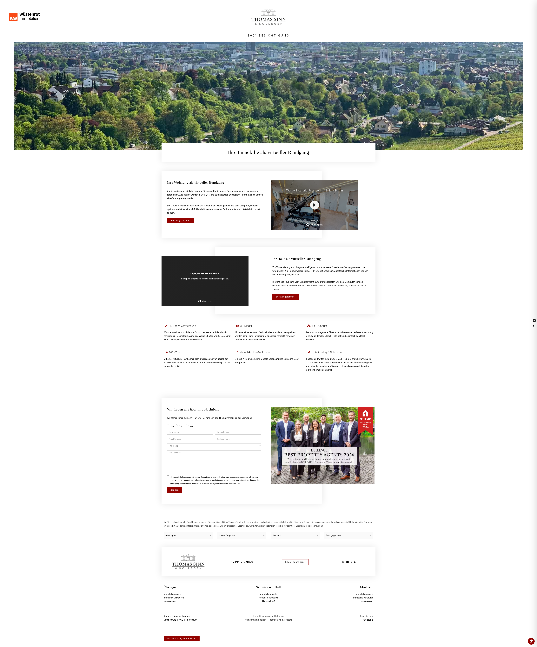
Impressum (191, 619)
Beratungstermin (179, 220)
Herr (172, 426)
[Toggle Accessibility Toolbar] (531, 641)
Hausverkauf (170, 601)
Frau (181, 426)
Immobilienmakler (172, 594)
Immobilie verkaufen (174, 597)
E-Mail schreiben (294, 562)
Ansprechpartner (182, 616)
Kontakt (167, 616)
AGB (181, 619)
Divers (191, 426)
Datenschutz (170, 619)
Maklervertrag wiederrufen (181, 638)
